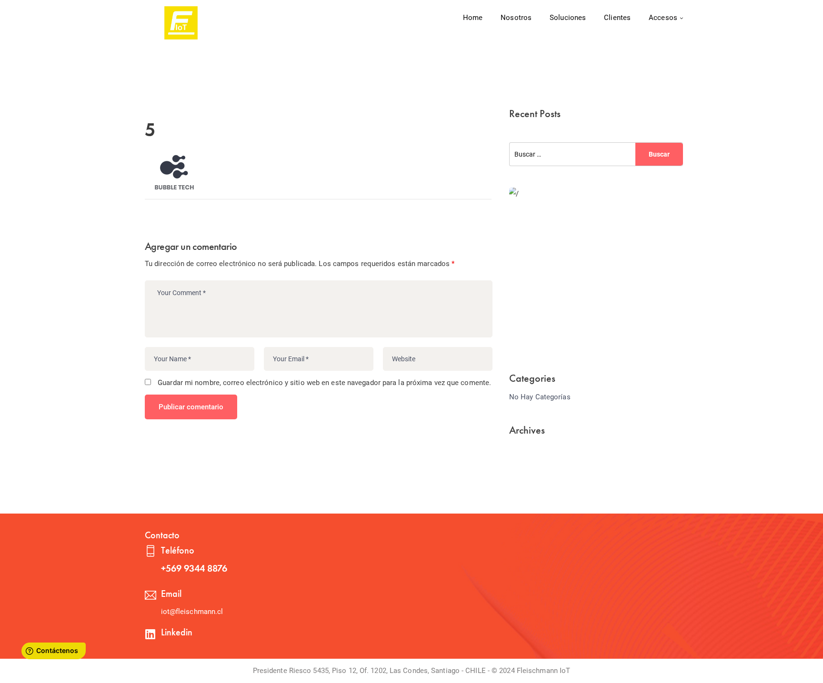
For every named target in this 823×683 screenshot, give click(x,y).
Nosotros (516, 17)
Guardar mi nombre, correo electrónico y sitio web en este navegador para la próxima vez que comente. (324, 382)
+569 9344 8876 (194, 568)
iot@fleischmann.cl (192, 611)
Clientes (617, 17)
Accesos (663, 17)
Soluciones (568, 17)
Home (472, 17)
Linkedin (176, 632)
